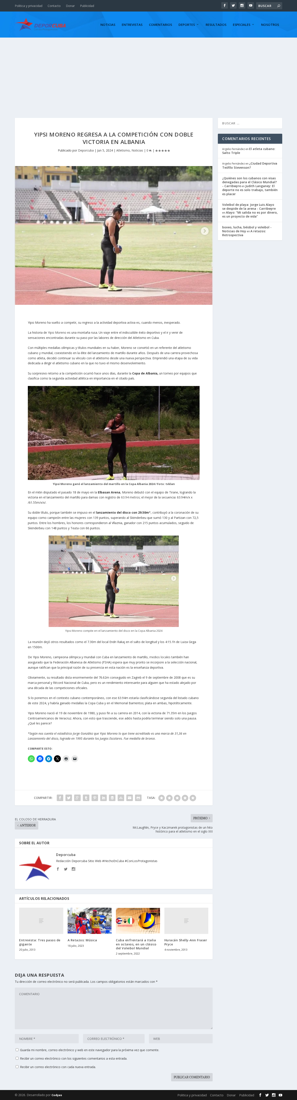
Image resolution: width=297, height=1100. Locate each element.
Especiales (241, 25)
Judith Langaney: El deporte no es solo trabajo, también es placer (250, 190)
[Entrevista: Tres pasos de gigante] (41, 921)
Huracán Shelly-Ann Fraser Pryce (185, 942)
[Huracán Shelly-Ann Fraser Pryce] (186, 921)
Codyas (57, 1095)
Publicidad (87, 6)
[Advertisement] (148, 70)
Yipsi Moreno (57, 332)
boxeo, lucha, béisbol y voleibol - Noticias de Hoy (247, 229)
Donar (70, 6)
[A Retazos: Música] (90, 921)
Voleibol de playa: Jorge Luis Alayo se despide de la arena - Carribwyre (249, 207)
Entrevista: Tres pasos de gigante (39, 942)
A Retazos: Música (82, 940)
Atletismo (123, 150)
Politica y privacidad (28, 6)
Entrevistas (132, 25)
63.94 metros (130, 497)
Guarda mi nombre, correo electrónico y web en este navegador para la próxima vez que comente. (89, 1050)
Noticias (107, 25)
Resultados (216, 25)
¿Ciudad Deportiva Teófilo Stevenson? (249, 165)
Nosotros (270, 25)
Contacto (54, 6)
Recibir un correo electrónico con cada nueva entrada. (58, 1067)
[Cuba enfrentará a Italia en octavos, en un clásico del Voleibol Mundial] (138, 921)
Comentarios (160, 25)
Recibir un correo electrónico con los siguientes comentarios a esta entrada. (73, 1058)
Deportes (187, 25)
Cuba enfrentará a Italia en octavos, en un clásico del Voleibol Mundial (136, 944)
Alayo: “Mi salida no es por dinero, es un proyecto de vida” (250, 214)
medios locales (159, 657)
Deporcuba (86, 150)
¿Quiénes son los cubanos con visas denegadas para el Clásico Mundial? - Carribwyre (249, 182)
